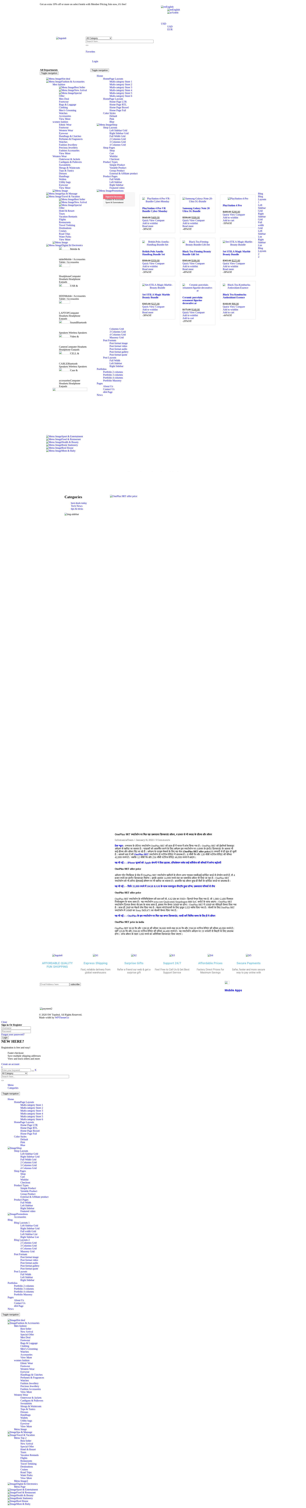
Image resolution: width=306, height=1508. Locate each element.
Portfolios (12, 1283)
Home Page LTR (29, 1125)
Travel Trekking (28, 1463)
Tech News (76, 506)
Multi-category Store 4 (31, 1113)
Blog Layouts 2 (22, 1240)
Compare (159, 220)
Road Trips (26, 1472)
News (11, 1308)
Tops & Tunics (27, 1409)
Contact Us (19, 1303)
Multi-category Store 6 (31, 1119)
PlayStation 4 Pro (232, 205)
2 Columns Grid (28, 1162)
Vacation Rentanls (29, 1455)
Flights (23, 1458)
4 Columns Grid (28, 1168)
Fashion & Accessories (115, 199)
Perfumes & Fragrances (32, 1377)
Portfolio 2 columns (24, 1286)
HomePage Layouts (24, 1102)
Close (4, 1022)
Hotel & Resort (28, 1449)
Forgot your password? (13, 1034)
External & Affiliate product (34, 1196)
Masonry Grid (27, 1251)
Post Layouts (20, 1271)
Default (24, 1139)
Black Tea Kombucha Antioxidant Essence (234, 296)
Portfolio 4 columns (24, 1291)
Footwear (25, 1340)
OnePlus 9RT (141, 854)
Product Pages (21, 1199)
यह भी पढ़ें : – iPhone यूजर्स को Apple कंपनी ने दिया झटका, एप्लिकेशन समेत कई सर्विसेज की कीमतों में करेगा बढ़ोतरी (168, 862)
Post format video (29, 1260)
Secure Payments (249, 963)
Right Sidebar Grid (30, 1156)
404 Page (18, 1306)
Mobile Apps (233, 990)
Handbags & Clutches (31, 1374)
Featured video (27, 1211)
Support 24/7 (172, 963)
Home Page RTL (29, 1128)
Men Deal (25, 1337)
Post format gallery (29, 1265)
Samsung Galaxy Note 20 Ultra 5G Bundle (196, 209)
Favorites (90, 51)
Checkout (25, 1182)
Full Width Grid (28, 1159)
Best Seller (25, 1328)
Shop (23, 1174)
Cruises (24, 1469)
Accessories (20, 1217)
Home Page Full (28, 1133)
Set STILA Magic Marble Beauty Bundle (236, 253)
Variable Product (28, 1191)
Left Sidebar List (28, 1234)
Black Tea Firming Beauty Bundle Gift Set (196, 253)
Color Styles (20, 1136)
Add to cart (228, 220)
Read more (147, 226)
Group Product (27, 1194)
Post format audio (29, 1263)
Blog (10, 1219)
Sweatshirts (26, 1403)
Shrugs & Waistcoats (30, 1406)
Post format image (29, 1257)
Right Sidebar (27, 1208)
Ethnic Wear (26, 1363)
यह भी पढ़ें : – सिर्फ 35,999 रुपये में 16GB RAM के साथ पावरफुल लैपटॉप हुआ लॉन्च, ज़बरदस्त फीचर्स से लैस (165, 886)
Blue (22, 1145)
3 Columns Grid (28, 1165)
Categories (13, 1088)
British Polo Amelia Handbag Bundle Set (153, 253)
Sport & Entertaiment (115, 202)
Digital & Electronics (114, 197)
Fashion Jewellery (29, 1383)
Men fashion (20, 1326)
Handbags (25, 1415)
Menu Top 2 (20, 1438)
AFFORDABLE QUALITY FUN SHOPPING (57, 964)
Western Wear (27, 1369)
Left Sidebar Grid (29, 1153)
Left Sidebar (26, 1205)
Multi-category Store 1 (31, 1105)
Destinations (26, 1466)
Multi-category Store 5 (31, 1116)
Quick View (148, 220)
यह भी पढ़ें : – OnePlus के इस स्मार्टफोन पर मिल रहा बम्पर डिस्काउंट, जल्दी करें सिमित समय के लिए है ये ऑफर (165, 915)
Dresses (24, 1412)
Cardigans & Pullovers (31, 1400)
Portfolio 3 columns (24, 1288)
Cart (22, 1176)
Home (128, 478)
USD (163, 23)
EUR (170, 29)
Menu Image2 (21, 1481)
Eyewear (24, 1371)
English (170, 6)
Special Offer (27, 1334)
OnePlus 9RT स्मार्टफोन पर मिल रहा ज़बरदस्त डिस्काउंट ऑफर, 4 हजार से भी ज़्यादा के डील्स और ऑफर (163, 834)
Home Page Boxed (30, 1130)
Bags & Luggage (29, 1343)
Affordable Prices (210, 963)
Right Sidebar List (29, 1237)
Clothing (24, 1346)
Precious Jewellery (29, 1386)
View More (26, 1357)
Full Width (25, 1202)
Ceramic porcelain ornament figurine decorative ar (192, 300)
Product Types (21, 1185)
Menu (11, 1085)
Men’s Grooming (29, 1349)
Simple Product (28, 1188)
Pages (11, 1297)
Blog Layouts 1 (22, 1222)
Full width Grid (28, 1231)
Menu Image (20, 1429)
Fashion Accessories (30, 1389)
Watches (24, 1351)
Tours (23, 1452)
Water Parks (26, 1475)
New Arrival (26, 1331)
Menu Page (20, 1486)
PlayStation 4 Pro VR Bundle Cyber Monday (154, 209)
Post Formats (20, 1254)
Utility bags (26, 1420)
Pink (22, 1142)
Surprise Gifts (133, 963)
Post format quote (29, 1268)
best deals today (79, 503)
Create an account (10, 1064)
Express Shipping (95, 963)
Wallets (24, 1417)
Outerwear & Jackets (30, 1397)
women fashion (21, 1360)
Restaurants (26, 1461)
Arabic (175, 12)
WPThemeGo (62, 1017)
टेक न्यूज (119, 845)
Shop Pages (20, 1171)
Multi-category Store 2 (31, 1107)
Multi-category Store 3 (31, 1110)
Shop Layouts (21, 1151)
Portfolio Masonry (23, 1294)
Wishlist (24, 1179)
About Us (19, 1300)
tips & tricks (77, 508)
